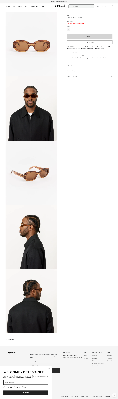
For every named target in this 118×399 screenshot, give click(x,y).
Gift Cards (95, 360)
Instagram (109, 355)
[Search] (92, 6)
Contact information (97, 396)
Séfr (69, 15)
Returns (94, 358)
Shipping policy (108, 396)
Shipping (94, 355)
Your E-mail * (33, 362)
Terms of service (85, 396)
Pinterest (109, 360)
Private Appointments (98, 363)
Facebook (109, 358)
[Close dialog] (49, 369)
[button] (105, 6)
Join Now (26, 392)
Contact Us (95, 366)
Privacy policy (74, 396)
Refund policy (64, 396)
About (85, 355)
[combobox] (80, 6)
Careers (86, 358)
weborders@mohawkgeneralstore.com (72, 357)
